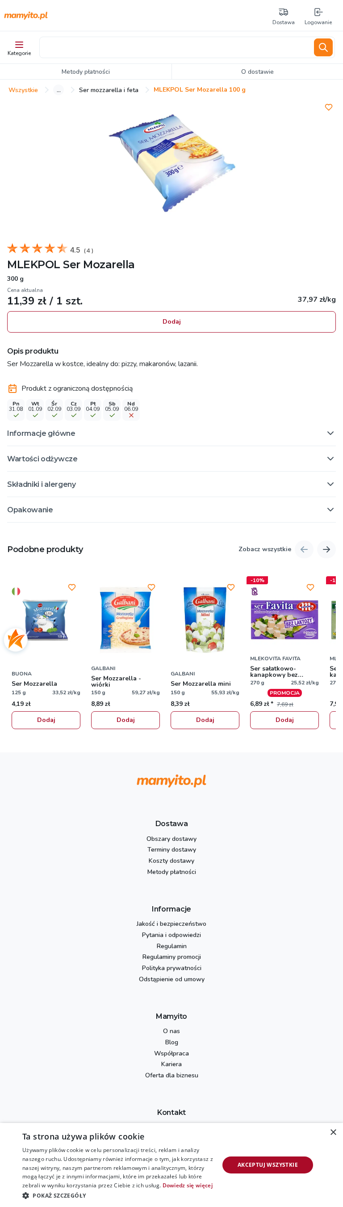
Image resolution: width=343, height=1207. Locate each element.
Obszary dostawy (171, 839)
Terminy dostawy (171, 850)
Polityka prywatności (171, 968)
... (59, 90)
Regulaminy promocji (171, 957)
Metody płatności (171, 872)
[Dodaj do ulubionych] (329, 107)
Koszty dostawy (171, 861)
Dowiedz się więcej (188, 1185)
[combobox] (175, 47)
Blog (171, 1043)
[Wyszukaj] (323, 47)
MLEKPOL (33, 264)
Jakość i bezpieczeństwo (171, 924)
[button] (171, 433)
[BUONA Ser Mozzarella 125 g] (46, 620)
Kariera (171, 1064)
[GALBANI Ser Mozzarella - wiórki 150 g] (125, 620)
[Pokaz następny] (326, 549)
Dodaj (172, 321)
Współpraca (171, 1054)
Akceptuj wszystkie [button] (268, 1165)
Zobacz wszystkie (264, 549)
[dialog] (171, 1165)
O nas (171, 1031)
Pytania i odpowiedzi (171, 935)
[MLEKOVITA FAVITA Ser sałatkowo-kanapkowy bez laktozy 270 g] (284, 620)
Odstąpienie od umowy (172, 979)
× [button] (333, 1132)
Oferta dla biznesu (171, 1076)
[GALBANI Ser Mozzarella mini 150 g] (205, 620)
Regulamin (172, 946)
